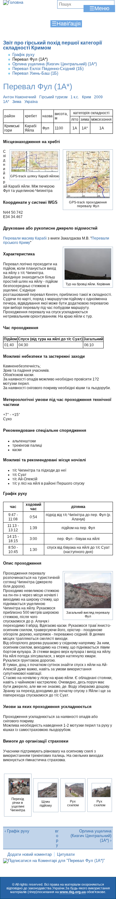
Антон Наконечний (19, 97)
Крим (86, 97)
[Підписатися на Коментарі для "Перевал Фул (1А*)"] (54, 860)
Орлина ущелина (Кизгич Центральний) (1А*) (54, 64)
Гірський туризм (53, 97)
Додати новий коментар (29, 854)
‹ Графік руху (17, 831)
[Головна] (13, 2)
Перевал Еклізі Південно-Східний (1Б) (48, 68)
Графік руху (23, 54)
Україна (31, 102)
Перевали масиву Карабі (25, 238)
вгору (57, 838)
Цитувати (66, 854)
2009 (98, 97)
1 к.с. (75, 97)
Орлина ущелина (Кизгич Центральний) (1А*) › (91, 836)
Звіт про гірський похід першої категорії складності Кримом (52, 45)
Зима (16, 102)
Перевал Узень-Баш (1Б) (35, 73)
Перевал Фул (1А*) (30, 59)
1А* (6, 102)
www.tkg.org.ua (73, 892)
